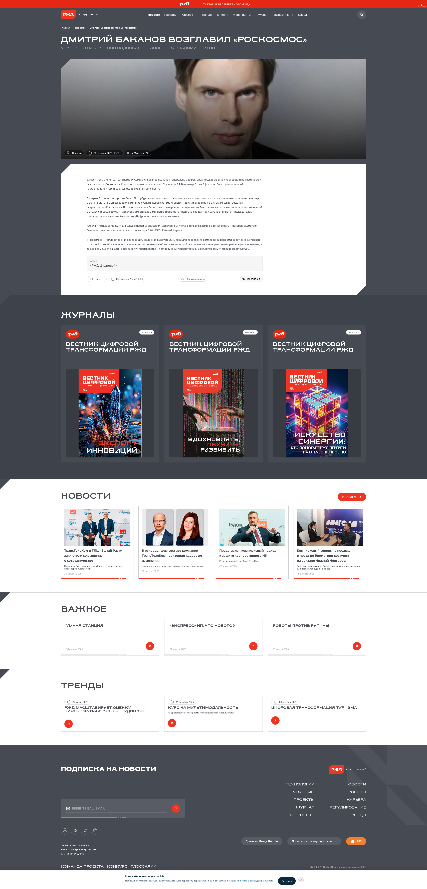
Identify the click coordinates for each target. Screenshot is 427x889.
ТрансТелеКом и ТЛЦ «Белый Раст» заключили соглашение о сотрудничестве (93, 555)
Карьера (356, 799)
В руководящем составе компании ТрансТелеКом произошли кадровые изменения (172, 555)
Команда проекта (82, 866)
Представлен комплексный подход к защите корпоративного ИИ (247, 552)
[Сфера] (302, 14)
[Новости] (154, 14)
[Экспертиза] (284, 14)
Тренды (357, 815)
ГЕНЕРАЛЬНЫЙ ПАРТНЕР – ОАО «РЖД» (314, 5)
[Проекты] (170, 14)
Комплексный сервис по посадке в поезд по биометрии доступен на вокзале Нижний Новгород (323, 555)
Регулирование (348, 807)
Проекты (355, 792)
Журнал (305, 807)
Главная (65, 27)
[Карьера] (189, 14)
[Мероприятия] (243, 14)
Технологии (299, 784)
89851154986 (75, 854)
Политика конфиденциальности (314, 841)
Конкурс (117, 866)
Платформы (300, 792)
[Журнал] (263, 14)
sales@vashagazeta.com (83, 849)
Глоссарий (143, 866)
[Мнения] (223, 14)
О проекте (302, 815)
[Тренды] (207, 14)
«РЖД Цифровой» (103, 265)
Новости (80, 27)
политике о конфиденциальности (255, 880)
